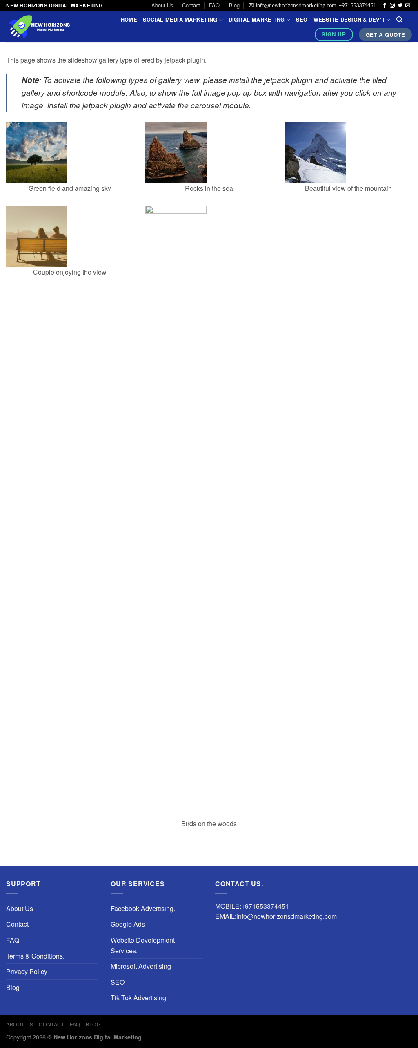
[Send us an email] (407, 6)
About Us (162, 5)
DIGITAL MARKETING (257, 19)
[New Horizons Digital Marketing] (53, 26)
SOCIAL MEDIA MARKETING (180, 19)
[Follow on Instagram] (392, 6)
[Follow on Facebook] (384, 6)
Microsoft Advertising (141, 966)
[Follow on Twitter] (400, 6)
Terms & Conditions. (35, 956)
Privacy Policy (26, 971)
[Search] (399, 19)
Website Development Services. (143, 945)
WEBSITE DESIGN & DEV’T (349, 19)
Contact (191, 5)
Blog (234, 5)
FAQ (214, 5)
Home (129, 19)
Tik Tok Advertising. (139, 997)
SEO (302, 19)
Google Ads (128, 924)
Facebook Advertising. (143, 908)
